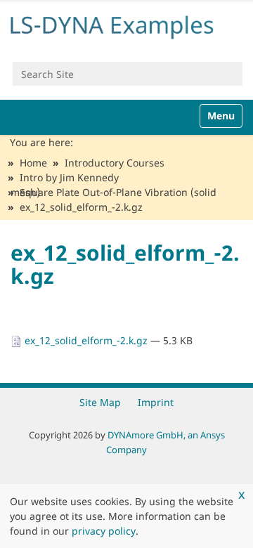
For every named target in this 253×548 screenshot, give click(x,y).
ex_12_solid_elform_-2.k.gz (86, 340)
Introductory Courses (114, 162)
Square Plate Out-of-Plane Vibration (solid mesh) (113, 192)
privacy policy (104, 530)
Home (33, 162)
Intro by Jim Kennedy (69, 177)
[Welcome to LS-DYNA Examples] (126, 25)
